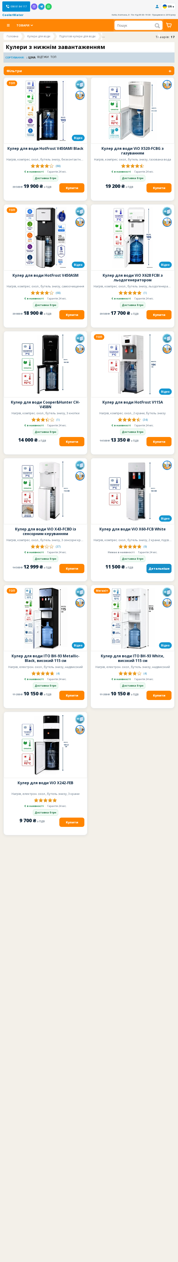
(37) (58, 547)
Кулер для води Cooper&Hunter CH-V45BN (45, 404)
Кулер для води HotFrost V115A (132, 402)
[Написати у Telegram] (41, 6)
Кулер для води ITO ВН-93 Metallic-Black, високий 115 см (45, 658)
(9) (145, 547)
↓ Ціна (30, 57)
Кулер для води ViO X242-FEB (45, 782)
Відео (78, 138)
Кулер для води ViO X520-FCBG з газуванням (133, 150)
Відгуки (43, 57)
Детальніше (159, 568)
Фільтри (14, 70)
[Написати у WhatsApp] (48, 6)
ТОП (53, 57)
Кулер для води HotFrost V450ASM (46, 275)
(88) (58, 166)
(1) (145, 293)
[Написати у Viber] (34, 6)
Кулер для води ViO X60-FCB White (132, 529)
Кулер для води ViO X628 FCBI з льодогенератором (133, 277)
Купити (72, 188)
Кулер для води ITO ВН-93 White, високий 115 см (132, 658)
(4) (58, 673)
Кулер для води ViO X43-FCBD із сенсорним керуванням (45, 531)
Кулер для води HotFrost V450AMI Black (45, 148)
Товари (22, 25)
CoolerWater (12, 15)
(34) (145, 420)
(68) (58, 293)
